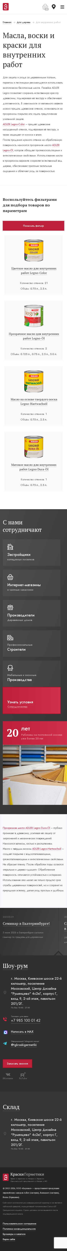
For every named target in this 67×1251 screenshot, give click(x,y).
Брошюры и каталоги (14, 1234)
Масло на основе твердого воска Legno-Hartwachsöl (34, 401)
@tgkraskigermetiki (24, 1045)
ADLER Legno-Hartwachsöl (46, 849)
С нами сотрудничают (22, 526)
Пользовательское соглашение (19, 1223)
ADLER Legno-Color (14, 124)
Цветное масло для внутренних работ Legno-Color (33, 270)
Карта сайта (9, 1239)
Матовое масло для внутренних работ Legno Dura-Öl (33, 467)
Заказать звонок (17, 1063)
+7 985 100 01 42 (25, 1020)
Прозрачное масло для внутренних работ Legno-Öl (34, 336)
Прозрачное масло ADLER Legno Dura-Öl (26, 828)
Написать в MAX (22, 1032)
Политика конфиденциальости (19, 1229)
